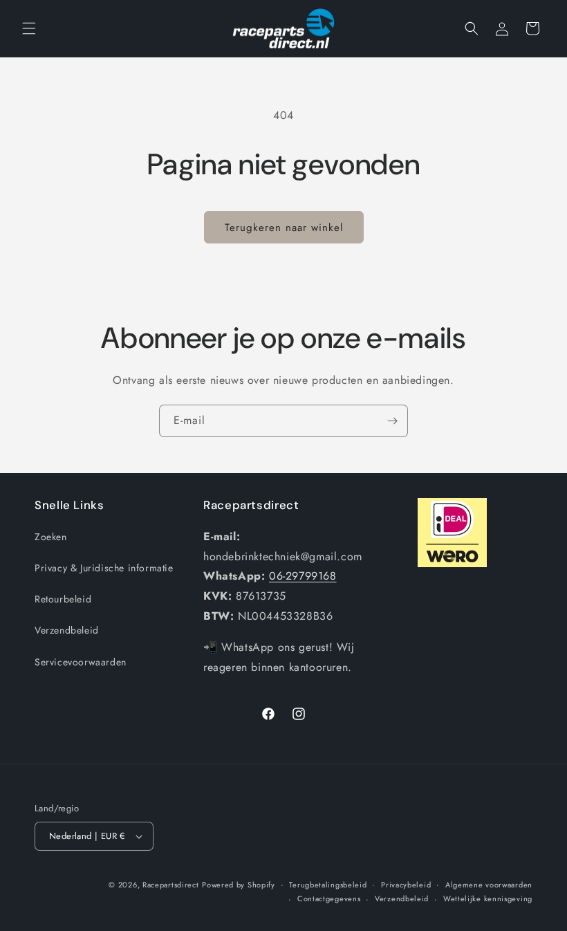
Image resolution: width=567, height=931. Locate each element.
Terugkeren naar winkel (284, 227)
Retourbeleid (63, 599)
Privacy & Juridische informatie (104, 568)
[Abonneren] (392, 421)
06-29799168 (303, 576)
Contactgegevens (329, 898)
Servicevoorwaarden (81, 662)
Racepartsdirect (170, 884)
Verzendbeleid (67, 630)
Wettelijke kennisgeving (487, 898)
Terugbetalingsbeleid (327, 884)
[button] (29, 28)
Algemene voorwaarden (488, 884)
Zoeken (51, 537)
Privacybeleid (406, 884)
